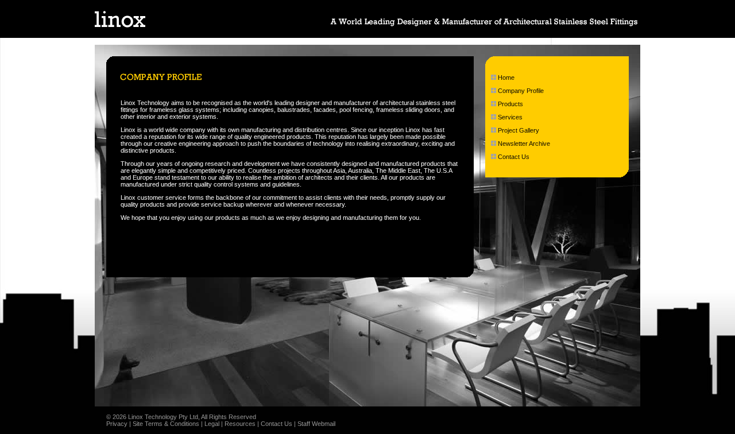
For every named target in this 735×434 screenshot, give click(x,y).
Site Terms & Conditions (166, 423)
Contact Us (513, 156)
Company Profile (521, 90)
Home (506, 77)
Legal (211, 423)
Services (510, 117)
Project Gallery (518, 130)
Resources (240, 423)
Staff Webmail (316, 423)
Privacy (116, 423)
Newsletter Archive (524, 143)
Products (510, 103)
